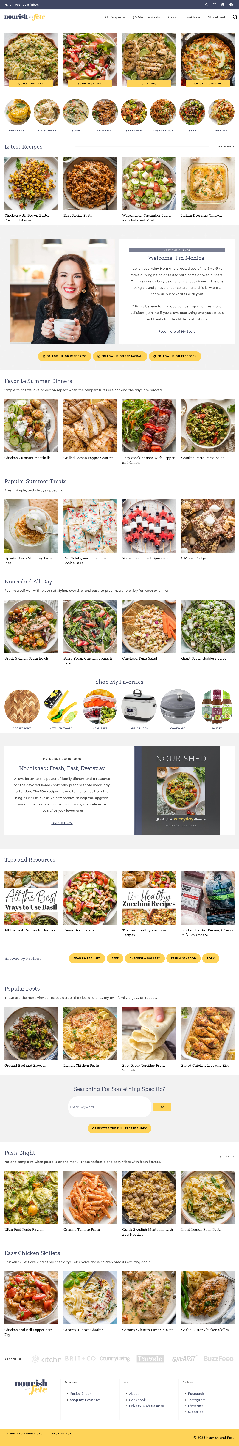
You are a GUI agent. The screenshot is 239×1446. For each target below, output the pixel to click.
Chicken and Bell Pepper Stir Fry (28, 1332)
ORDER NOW (61, 823)
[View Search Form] (235, 17)
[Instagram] (214, 4)
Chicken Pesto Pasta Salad (203, 457)
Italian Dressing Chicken (201, 215)
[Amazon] (206, 4)
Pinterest (195, 1406)
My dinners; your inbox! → (24, 4)
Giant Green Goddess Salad (204, 658)
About (172, 17)
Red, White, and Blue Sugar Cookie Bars (85, 560)
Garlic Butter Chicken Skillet (205, 1329)
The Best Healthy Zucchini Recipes (144, 932)
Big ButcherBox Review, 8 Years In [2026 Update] (207, 932)
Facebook (196, 1394)
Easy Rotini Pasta (78, 215)
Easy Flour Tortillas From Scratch (143, 1067)
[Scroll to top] (230, 1431)
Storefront (217, 17)
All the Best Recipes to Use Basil (31, 930)
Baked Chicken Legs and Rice (205, 1065)
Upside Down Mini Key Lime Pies (28, 560)
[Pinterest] (223, 4)
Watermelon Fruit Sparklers (145, 558)
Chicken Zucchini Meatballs (27, 457)
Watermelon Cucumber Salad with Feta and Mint (146, 217)
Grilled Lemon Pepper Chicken (88, 457)
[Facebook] (231, 4)
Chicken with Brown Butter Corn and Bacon (27, 217)
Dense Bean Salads (78, 930)
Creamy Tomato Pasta (81, 1229)
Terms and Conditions (24, 1433)
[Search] (162, 1107)
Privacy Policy (59, 1433)
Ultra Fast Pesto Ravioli (24, 1229)
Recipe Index (80, 1394)
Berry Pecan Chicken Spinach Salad (87, 660)
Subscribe (196, 1412)
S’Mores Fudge (193, 558)
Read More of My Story (177, 331)
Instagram (197, 1400)
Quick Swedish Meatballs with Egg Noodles (147, 1231)
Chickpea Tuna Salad (139, 658)
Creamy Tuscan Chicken (83, 1329)
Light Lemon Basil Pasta (201, 1229)
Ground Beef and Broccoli (25, 1065)
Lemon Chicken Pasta (81, 1065)
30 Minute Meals (146, 17)
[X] (119, 1434)
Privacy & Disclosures (146, 1406)
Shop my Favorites (85, 1400)
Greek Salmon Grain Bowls (26, 658)
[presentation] (31, 183)
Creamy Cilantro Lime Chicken (147, 1329)
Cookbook (193, 17)
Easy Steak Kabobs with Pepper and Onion (148, 460)
